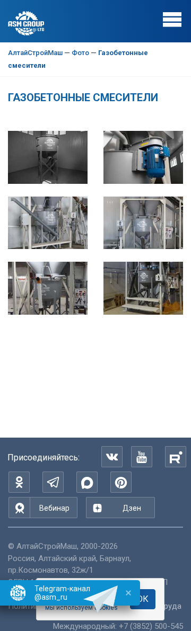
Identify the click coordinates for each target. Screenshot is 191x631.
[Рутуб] (175, 456)
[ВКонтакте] (112, 456)
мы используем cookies (81, 607)
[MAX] (87, 482)
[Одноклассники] (19, 482)
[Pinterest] (121, 482)
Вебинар (54, 508)
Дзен (132, 508)
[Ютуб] (141, 456)
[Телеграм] (53, 482)
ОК (143, 599)
